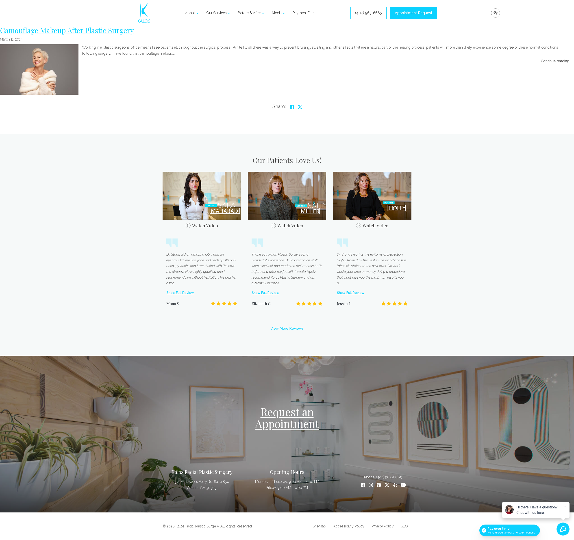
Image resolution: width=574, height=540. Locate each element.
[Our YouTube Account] (403, 485)
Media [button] (277, 13)
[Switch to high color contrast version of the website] (495, 13)
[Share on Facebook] (292, 107)
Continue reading (557, 61)
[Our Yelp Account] (395, 485)
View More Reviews (287, 328)
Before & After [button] (249, 13)
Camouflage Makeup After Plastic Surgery (67, 30)
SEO (404, 526)
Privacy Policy (383, 526)
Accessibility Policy (348, 526)
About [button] (190, 13)
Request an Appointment (287, 417)
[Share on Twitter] (300, 107)
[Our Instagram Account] (371, 485)
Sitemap (319, 526)
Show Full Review (180, 293)
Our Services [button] (216, 13)
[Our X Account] (387, 485)
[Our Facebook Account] (363, 485)
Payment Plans (304, 13)
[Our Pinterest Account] (379, 485)
